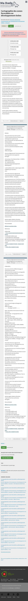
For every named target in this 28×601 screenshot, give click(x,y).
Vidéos (14, 597)
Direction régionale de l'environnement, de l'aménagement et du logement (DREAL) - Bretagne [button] (16, 128)
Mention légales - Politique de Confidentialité (9, 580)
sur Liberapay (10, 588)
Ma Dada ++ (3, 470)
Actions (4, 26)
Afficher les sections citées (11, 226)
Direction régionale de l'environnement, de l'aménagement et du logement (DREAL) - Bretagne (13, 21)
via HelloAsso (17, 588)
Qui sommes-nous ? (5, 579)
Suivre (11, 26)
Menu (26, 1)
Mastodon (9, 597)
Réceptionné (8, 61)
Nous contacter (13, 579)
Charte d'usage (20, 579)
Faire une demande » (7, 457)
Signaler (21, 121)
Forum (18, 597)
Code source (3, 597)
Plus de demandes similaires (5, 551)
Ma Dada (10, 4)
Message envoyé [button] (7, 59)
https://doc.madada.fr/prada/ (12, 247)
